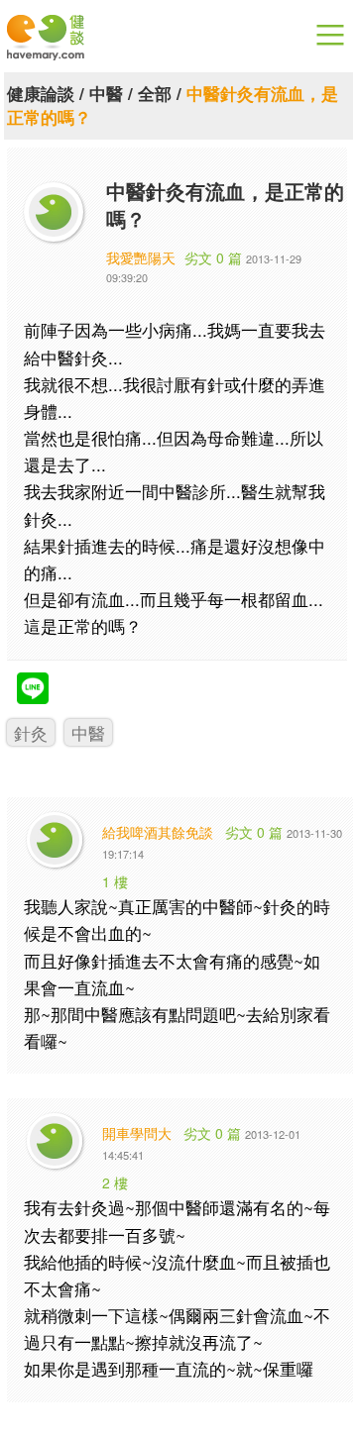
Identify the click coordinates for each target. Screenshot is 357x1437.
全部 (155, 93)
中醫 (106, 93)
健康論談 (40, 93)
